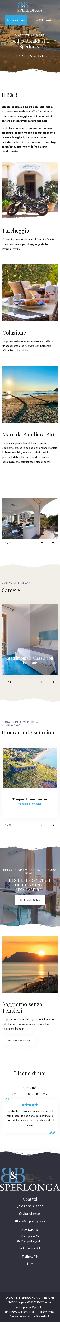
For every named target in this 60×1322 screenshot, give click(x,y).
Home (15, 56)
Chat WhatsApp (31, 1214)
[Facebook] (28, 1264)
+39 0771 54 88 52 (31, 1206)
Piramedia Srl (43, 1316)
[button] (42, 542)
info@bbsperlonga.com (31, 1221)
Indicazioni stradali (30, 1248)
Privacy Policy (46, 1312)
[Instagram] (32, 1264)
